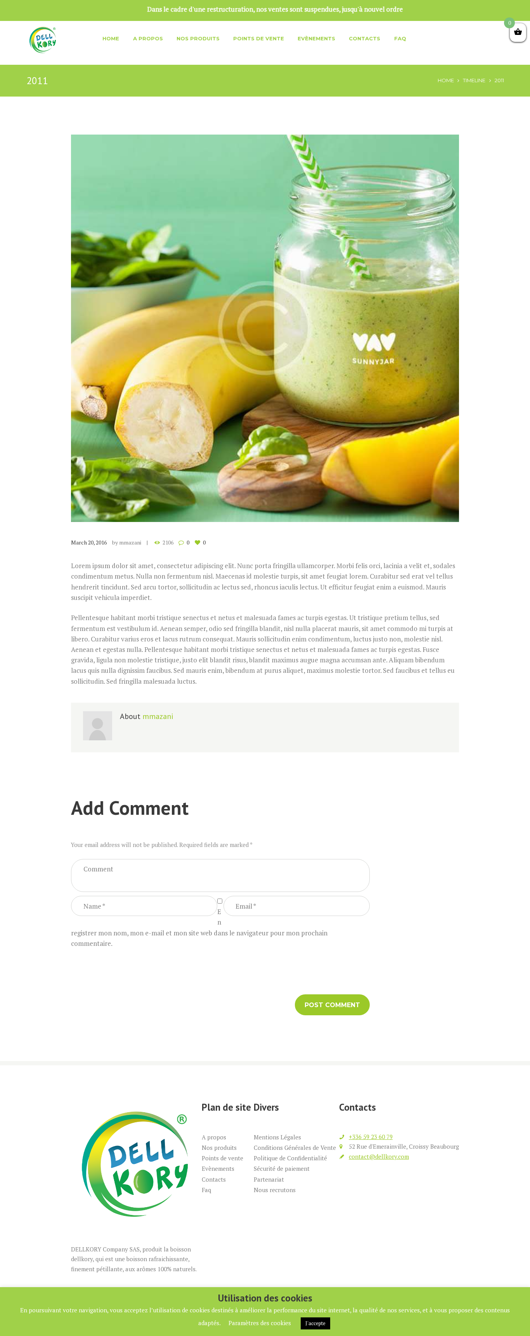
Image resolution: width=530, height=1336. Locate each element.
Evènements (316, 38)
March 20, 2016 (89, 542)
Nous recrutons (275, 1190)
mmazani (130, 542)
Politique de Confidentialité (290, 1158)
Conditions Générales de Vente (295, 1147)
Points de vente (258, 38)
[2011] (265, 328)
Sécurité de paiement (282, 1168)
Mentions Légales (277, 1137)
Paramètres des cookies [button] (260, 1323)
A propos (148, 38)
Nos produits (198, 38)
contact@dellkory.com (379, 1156)
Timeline (474, 80)
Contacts (364, 38)
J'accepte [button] (315, 1323)
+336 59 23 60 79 (371, 1137)
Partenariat (269, 1179)
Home (110, 38)
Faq (400, 38)
